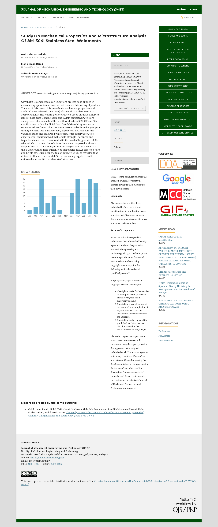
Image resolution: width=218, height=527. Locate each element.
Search (189, 17)
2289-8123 (56, 463)
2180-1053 (33, 463)
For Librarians (165, 340)
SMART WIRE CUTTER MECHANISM (170, 238)
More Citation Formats (127, 108)
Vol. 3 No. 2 (49, 27)
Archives (58, 17)
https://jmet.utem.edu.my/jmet (47, 457)
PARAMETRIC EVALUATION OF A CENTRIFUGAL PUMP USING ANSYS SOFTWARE (175, 303)
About (25, 17)
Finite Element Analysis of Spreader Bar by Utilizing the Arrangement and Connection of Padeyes (176, 287)
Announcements (79, 17)
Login (193, 9)
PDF (117, 55)
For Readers (164, 331)
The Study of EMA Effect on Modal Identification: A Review (98, 412)
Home (24, 27)
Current (42, 17)
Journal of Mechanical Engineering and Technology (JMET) (72, 9)
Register (182, 9)
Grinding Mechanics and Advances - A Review (172, 273)
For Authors (164, 335)
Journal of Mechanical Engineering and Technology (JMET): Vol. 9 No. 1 (85, 414)
